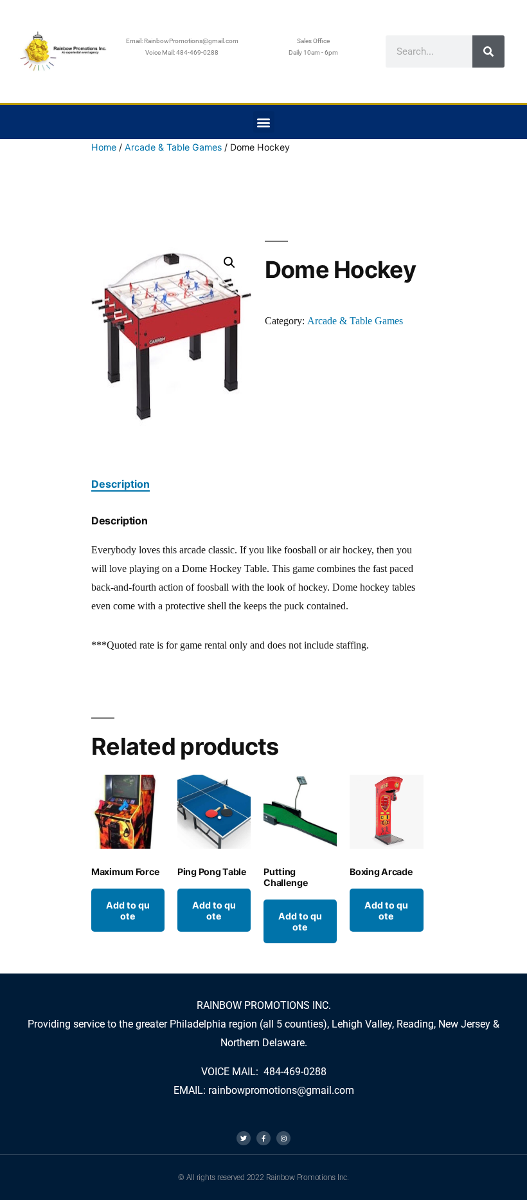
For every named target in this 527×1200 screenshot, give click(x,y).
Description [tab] (120, 483)
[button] (263, 122)
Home (103, 147)
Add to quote (128, 910)
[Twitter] (244, 1138)
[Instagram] (283, 1138)
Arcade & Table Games (173, 147)
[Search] (488, 51)
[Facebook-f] (263, 1138)
